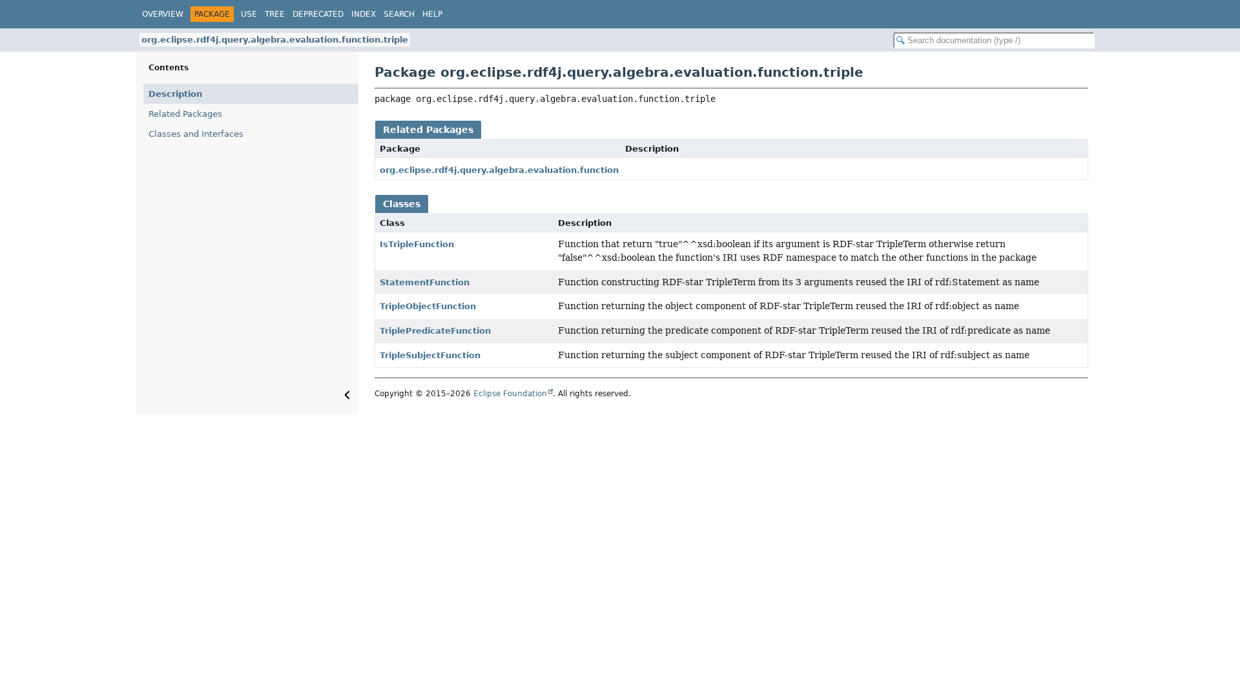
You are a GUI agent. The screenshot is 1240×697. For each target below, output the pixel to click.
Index (363, 14)
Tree (275, 14)
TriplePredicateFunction (435, 331)
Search (399, 14)
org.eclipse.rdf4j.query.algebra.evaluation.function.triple (274, 40)
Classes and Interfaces (196, 134)
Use (249, 14)
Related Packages (185, 114)
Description (175, 94)
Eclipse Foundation (510, 393)
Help (432, 14)
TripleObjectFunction (428, 306)
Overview (162, 14)
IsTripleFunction (417, 244)
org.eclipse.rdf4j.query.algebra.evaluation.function (499, 170)
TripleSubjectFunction (430, 355)
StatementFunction (425, 282)
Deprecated (318, 14)
